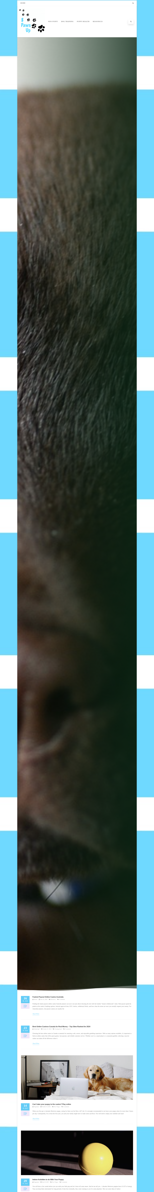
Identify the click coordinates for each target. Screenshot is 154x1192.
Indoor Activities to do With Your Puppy (48, 1179)
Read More (36, 1014)
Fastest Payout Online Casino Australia (47, 997)
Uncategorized (58, 1029)
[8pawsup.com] (32, 36)
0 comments (62, 999)
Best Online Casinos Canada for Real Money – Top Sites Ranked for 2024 (61, 1026)
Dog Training (67, 21)
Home (22, 3)
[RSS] (133, 3)
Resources (98, 21)
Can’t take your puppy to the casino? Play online (51, 1104)
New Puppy (53, 21)
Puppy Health (83, 21)
